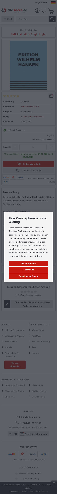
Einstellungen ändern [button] (28, 276)
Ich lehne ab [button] (28, 270)
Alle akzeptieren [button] (28, 263)
